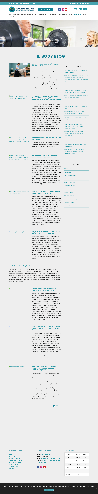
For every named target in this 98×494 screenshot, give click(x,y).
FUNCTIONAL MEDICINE (15, 460)
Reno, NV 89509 (41, 462)
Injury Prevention (69, 179)
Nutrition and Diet (70, 182)
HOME (10, 454)
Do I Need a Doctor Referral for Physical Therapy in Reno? (45, 65)
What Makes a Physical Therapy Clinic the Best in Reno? (46, 138)
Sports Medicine (69, 196)
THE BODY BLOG (13, 466)
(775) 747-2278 (80, 9)
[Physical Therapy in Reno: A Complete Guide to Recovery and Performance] (19, 161)
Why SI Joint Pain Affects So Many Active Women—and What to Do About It (46, 232)
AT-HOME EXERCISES (15, 462)
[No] (96, 488)
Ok (45, 490)
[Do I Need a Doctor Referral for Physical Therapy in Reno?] (19, 70)
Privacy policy (51, 490)
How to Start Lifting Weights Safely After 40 (24, 266)
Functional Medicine (70, 175)
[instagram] (63, 9)
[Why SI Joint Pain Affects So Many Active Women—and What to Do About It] (19, 237)
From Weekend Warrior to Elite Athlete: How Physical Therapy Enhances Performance (75, 133)
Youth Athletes (69, 206)
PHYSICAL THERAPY (14, 458)
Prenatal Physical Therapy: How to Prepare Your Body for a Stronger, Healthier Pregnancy (44, 368)
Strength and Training (71, 199)
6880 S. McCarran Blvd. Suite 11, (51, 460)
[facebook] (59, 9)
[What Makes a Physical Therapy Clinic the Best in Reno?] (19, 143)
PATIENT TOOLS (13, 464)
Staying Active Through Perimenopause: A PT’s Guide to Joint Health (46, 192)
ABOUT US (12, 456)
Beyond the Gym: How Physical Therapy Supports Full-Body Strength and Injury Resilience (46, 328)
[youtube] (66, 9)
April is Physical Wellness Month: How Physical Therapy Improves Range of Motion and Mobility (75, 151)
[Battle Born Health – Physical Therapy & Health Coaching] (21, 7)
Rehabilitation (69, 192)
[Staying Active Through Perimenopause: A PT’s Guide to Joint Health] (19, 197)
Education (68, 172)
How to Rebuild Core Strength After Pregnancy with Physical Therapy (44, 289)
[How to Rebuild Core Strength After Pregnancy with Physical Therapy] (19, 294)
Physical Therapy (70, 185)
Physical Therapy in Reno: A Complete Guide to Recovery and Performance (45, 156)
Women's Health (69, 202)
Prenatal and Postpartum (72, 189)
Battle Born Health (70, 169)
